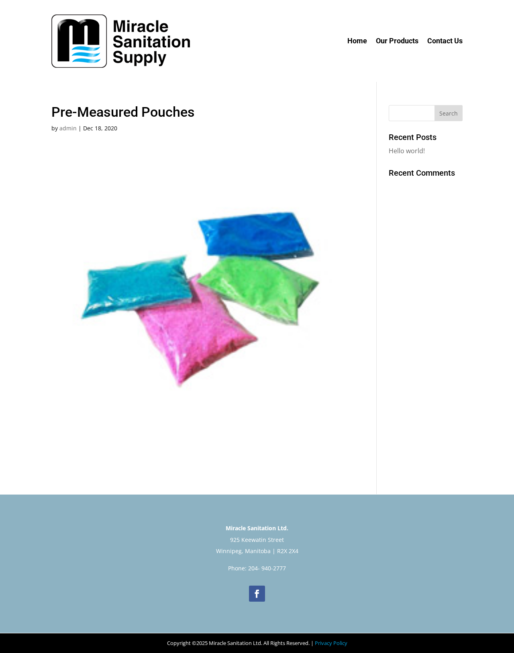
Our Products (397, 41)
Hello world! (407, 150)
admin (68, 128)
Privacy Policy (331, 643)
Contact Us (445, 41)
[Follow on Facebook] (257, 594)
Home (357, 41)
